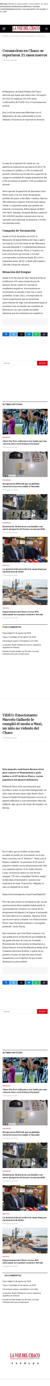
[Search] (46, 28)
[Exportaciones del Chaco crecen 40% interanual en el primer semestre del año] (25, 592)
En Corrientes (13, 627)
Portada (5, 36)
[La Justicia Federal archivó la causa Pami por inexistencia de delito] (25, 549)
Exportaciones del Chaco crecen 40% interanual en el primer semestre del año (23, 613)
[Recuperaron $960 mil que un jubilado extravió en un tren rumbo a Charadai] (25, 464)
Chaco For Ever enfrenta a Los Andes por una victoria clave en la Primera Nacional (25, 442)
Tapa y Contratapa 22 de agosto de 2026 (19, 637)
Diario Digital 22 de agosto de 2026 (17, 633)
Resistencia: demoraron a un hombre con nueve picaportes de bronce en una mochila (24, 527)
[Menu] (4, 28)
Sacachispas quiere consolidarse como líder (20, 641)
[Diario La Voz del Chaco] (26, 29)
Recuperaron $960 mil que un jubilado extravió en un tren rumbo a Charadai (21, 485)
